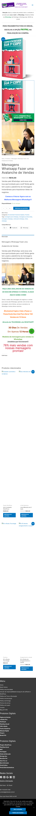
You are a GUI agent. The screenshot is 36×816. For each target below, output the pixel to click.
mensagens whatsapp (7, 219)
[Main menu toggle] (32, 5)
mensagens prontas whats (25, 216)
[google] (7, 777)
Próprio (2, 733)
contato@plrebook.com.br (7, 792)
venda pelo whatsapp (18, 219)
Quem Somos (4, 687)
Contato (2, 707)
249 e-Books (3, 726)
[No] (34, 807)
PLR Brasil (3, 721)
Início (3, 158)
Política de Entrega (5, 700)
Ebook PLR (3, 735)
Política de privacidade (6, 689)
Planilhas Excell (4, 724)
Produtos (8, 158)
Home (1, 685)
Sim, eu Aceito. (18, 809)
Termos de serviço (5, 703)
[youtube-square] (14, 777)
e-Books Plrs (3, 719)
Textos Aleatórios (5, 728)
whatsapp (4, 221)
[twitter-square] (4, 777)
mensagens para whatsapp (11, 216)
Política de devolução (6, 698)
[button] (31, 331)
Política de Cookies (18, 812)
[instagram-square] (11, 777)
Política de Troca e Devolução (8, 696)
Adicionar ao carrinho (21, 208)
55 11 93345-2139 (5, 789)
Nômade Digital (4, 731)
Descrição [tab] (5, 236)
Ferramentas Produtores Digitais (16, 214)
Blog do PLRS (4, 709)
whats (26, 219)
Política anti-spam (5, 705)
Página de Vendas (5, 717)
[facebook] (1, 777)
